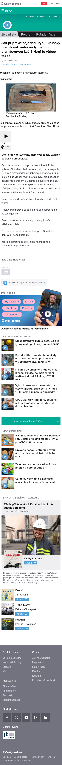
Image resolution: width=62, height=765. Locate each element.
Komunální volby (12, 662)
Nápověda (38, 662)
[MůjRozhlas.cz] (6, 79)
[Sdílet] (8, 147)
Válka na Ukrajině (12, 657)
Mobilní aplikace (12, 699)
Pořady (41, 34)
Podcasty (8, 695)
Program (29, 17)
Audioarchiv (43, 17)
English (51, 757)
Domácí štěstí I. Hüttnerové (17, 64)
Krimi (28, 301)
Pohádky (9, 308)
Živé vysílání (11, 314)
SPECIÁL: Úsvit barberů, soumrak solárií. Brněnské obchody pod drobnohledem (36, 403)
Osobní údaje (20, 757)
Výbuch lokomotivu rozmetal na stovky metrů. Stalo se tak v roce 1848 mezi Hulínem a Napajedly (36, 388)
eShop (6, 671)
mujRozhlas (8, 292)
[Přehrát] (5, 136)
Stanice (7, 666)
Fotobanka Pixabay (16, 116)
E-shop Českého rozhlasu (21, 497)
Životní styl (9, 34)
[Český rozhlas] (11, 3)
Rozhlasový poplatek (43, 680)
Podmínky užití (37, 757)
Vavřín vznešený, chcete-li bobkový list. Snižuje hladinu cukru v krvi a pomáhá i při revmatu (37, 439)
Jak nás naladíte (41, 657)
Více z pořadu (12, 431)
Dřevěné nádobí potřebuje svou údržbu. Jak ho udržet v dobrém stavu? (35, 453)
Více (53, 34)
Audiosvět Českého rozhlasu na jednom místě (25, 328)
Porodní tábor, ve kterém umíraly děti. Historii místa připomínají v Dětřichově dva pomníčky (35, 358)
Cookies (7, 757)
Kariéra (36, 671)
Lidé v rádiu (38, 666)
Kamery (56, 17)
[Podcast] (2, 147)
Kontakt (36, 675)
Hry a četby (11, 301)
